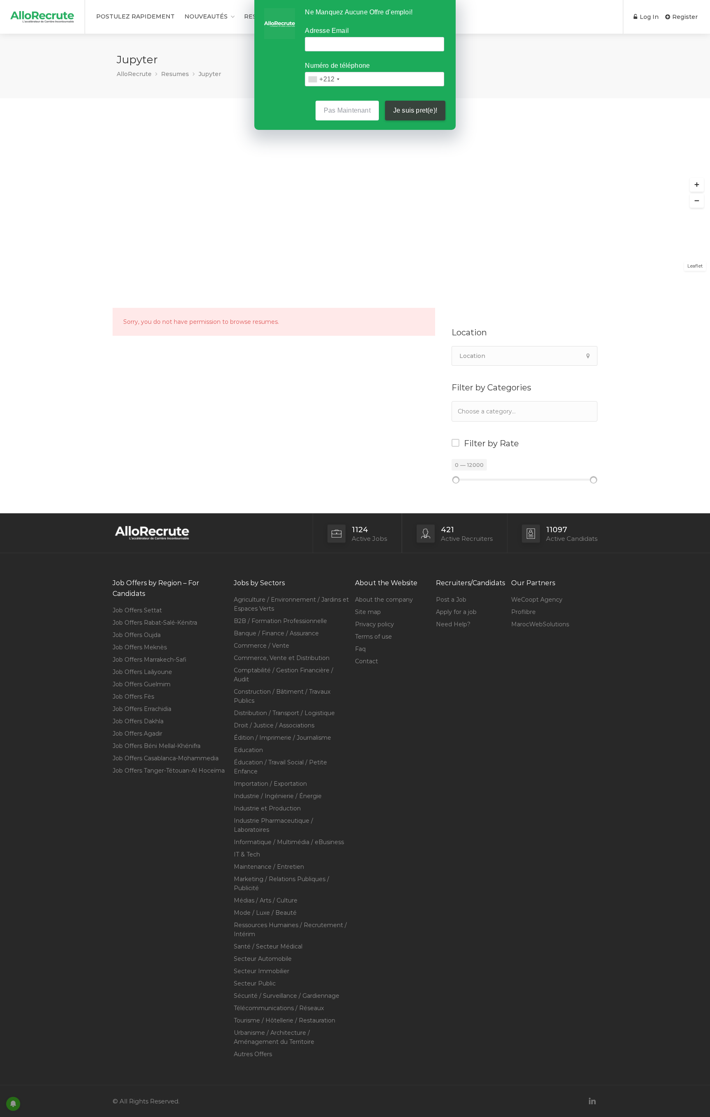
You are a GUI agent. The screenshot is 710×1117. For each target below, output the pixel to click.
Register (684, 17)
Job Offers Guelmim (142, 684)
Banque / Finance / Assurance (276, 633)
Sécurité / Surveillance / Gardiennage (286, 995)
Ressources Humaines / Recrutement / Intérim (290, 929)
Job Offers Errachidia (142, 709)
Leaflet (695, 266)
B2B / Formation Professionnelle (280, 621)
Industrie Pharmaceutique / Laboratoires (273, 825)
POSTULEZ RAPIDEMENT (135, 16)
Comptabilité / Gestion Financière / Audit (283, 675)
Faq (360, 649)
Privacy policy (374, 624)
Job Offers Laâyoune (142, 672)
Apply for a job (456, 612)
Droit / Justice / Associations (274, 725)
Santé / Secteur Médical (268, 946)
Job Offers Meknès (140, 647)
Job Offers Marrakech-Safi (150, 659)
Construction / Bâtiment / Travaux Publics (282, 696)
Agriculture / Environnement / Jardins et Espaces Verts (291, 604)
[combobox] (524, 411)
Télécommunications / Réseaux (279, 1008)
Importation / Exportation (270, 783)
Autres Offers (253, 1054)
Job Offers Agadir (137, 733)
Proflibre (523, 612)
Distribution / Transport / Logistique (284, 713)
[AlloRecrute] (42, 14)
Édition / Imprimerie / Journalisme (282, 737)
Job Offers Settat (137, 610)
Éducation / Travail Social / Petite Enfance (280, 767)
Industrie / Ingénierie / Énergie (278, 796)
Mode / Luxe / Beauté (265, 912)
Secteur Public (255, 983)
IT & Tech (247, 854)
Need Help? (453, 624)
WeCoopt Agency (536, 599)
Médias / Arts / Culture (265, 900)
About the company (384, 599)
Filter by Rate (491, 443)
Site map (368, 612)
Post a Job (451, 599)
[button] (697, 185)
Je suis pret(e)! (415, 110)
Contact (366, 661)
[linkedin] (592, 1101)
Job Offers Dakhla (138, 721)
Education (248, 750)
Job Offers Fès (133, 696)
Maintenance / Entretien (269, 866)
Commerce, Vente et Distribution (282, 658)
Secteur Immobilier (261, 971)
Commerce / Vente (261, 645)
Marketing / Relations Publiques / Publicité (281, 883)
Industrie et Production (267, 808)
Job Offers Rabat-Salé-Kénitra (155, 622)
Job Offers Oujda (137, 635)
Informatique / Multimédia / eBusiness (289, 842)
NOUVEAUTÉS (206, 16)
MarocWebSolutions (540, 624)
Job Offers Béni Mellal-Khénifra (157, 746)
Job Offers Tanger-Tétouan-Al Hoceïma (169, 770)
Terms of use (373, 636)
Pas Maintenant (347, 110)
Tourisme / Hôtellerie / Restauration (284, 1020)
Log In (648, 17)
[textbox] (498, 411)
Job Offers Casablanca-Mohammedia (166, 758)
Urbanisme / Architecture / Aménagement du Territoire (274, 1037)
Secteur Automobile (263, 958)
